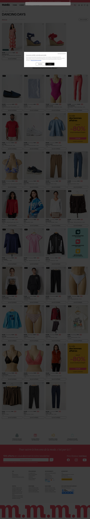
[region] (45, 59)
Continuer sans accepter (62, 53)
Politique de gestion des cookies (36, 60)
